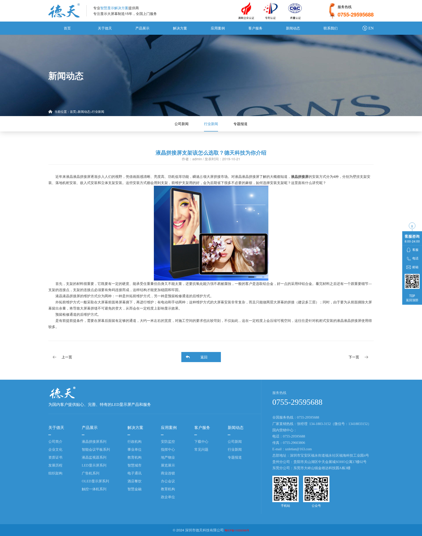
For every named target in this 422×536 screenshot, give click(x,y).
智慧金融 (134, 489)
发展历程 (55, 465)
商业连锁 (168, 473)
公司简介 (55, 441)
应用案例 (218, 28)
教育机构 (134, 457)
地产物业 (168, 457)
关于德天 (105, 28)
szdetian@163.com (298, 449)
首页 (67, 28)
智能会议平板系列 (96, 449)
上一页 (67, 356)
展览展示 (168, 465)
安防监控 (168, 441)
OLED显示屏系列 (95, 481)
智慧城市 (134, 465)
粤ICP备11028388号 (237, 530)
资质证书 (55, 457)
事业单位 (134, 449)
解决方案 (180, 28)
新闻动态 (293, 28)
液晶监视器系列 (94, 457)
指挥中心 (168, 449)
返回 (203, 356)
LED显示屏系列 (94, 465)
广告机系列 (90, 473)
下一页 (354, 356)
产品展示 (142, 28)
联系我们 (331, 28)
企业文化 (55, 449)
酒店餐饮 (134, 481)
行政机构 (134, 441)
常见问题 (201, 449)
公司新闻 (182, 123)
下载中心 (201, 441)
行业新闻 (98, 111)
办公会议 (168, 481)
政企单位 (168, 497)
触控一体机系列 (94, 489)
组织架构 (55, 473)
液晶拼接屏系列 (94, 441)
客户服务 (255, 28)
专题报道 (240, 123)
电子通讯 (134, 473)
